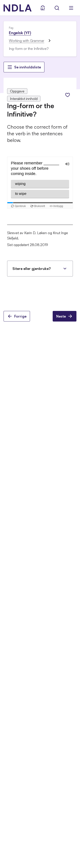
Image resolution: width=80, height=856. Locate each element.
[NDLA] (18, 7)
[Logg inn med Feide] (42, 8)
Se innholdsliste (27, 67)
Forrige (20, 316)
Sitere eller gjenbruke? (31, 268)
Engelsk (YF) (20, 32)
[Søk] (57, 8)
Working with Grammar (26, 40)
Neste (61, 316)
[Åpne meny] (71, 8)
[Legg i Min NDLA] (67, 95)
